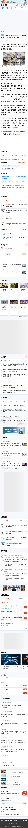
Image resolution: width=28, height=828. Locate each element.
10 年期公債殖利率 (9, 105)
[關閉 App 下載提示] (1, 2)
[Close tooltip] (24, 11)
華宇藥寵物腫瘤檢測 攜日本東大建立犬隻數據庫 (13, 187)
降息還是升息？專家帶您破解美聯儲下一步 (14, 131)
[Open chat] (25, 8)
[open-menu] (1, 5)
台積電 (6, 689)
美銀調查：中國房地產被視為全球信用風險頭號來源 (12, 265)
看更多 (25, 196)
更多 (25, 360)
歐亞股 (7, 451)
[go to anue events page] (22, 5)
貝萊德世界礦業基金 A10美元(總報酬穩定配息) (11, 617)
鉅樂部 (15, 820)
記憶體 (6, 685)
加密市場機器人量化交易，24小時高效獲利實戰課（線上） (16, 211)
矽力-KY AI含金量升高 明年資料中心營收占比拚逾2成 (14, 290)
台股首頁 (19, 162)
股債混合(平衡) (8, 608)
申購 (25, 607)
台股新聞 (8, 461)
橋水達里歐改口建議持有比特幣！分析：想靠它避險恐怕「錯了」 (13, 306)
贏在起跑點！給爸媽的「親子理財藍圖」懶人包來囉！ (13, 159)
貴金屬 (6, 625)
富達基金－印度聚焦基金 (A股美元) (9, 611)
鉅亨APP (7, 820)
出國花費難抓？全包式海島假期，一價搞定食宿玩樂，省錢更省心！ (4, 306)
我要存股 (24, 162)
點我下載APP (16, 134)
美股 (3, 31)
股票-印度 (7, 614)
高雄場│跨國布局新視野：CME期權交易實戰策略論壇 (16, 217)
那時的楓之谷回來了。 (23, 290)
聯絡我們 (18, 823)
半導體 (6, 693)
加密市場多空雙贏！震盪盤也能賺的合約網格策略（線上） (16, 224)
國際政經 (8, 441)
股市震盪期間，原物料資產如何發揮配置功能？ (4, 290)
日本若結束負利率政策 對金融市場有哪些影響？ (13, 185)
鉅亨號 (11, 820)
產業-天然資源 (8, 619)
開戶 (25, 624)
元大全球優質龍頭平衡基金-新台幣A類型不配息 (12, 606)
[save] (20, 8)
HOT (7, 204)
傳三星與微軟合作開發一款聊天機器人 (12, 272)
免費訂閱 (24, 803)
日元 (9, 73)
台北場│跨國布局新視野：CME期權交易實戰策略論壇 (16, 205)
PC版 (2, 820)
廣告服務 (25, 820)
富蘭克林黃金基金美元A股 (7, 623)
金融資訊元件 (11, 823)
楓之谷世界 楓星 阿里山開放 (23, 306)
